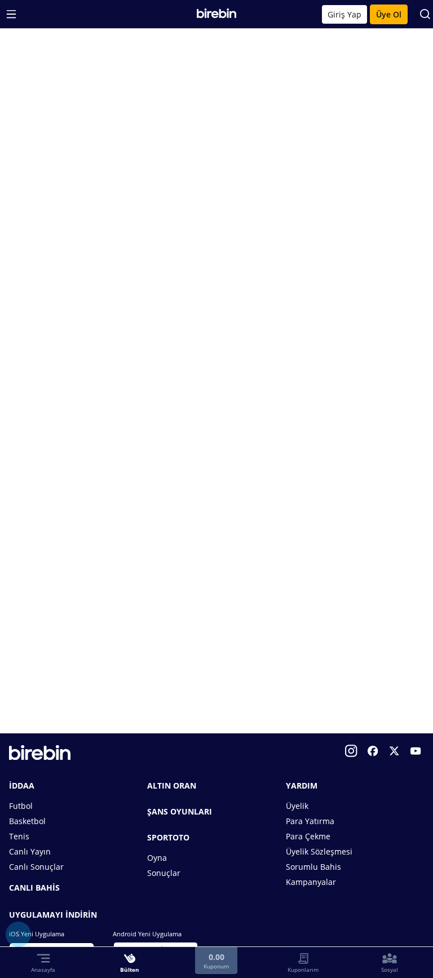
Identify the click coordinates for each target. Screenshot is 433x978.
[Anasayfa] (217, 15)
